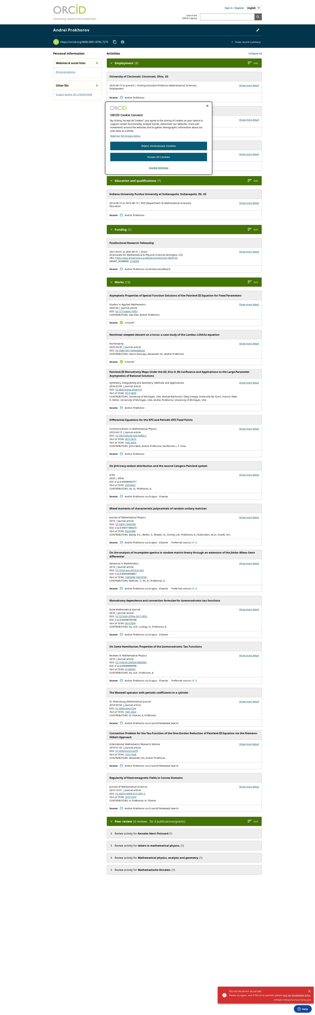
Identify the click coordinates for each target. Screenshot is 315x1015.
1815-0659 (130, 393)
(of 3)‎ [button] (194, 542)
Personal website (65, 72)
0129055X (130, 669)
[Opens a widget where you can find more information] (303, 1009)
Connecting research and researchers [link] (74, 18)
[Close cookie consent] (207, 105)
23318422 (130, 485)
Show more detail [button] (249, 85)
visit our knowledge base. (297, 995)
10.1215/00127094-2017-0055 (131, 616)
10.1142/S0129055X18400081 (131, 662)
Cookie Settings (158, 167)
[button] (255, 53)
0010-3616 (130, 439)
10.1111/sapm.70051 (126, 311)
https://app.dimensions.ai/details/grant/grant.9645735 (146, 257)
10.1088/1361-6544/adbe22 (130, 350)
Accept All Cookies (158, 156)
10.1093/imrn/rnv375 (126, 751)
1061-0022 (130, 711)
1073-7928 (130, 754)
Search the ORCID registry (189, 17)
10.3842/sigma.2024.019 (128, 389)
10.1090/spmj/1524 (125, 708)
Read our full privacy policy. (125, 135)
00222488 (130, 531)
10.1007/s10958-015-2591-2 (130, 793)
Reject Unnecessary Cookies (158, 145)
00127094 (130, 623)
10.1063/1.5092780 (125, 524)
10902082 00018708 (136, 577)
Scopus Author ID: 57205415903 (74, 94)
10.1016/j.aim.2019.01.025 (129, 570)
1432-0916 (130, 442)
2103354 (134, 261)
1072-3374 (130, 797)
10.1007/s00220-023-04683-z (130, 435)
